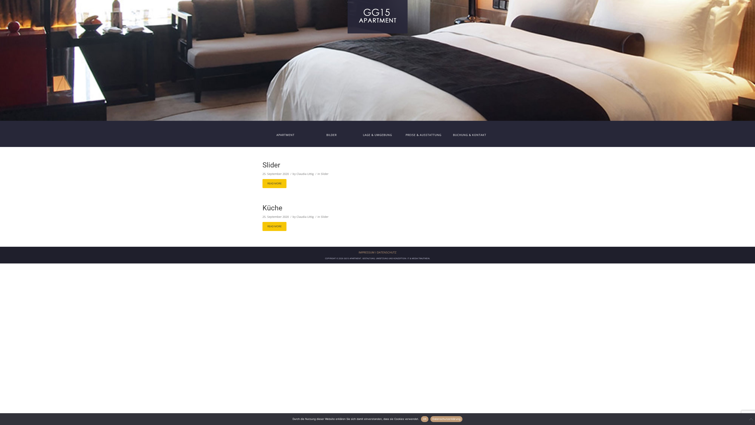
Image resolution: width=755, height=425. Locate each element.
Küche (272, 208)
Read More (274, 183)
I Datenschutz (385, 252)
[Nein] (750, 419)
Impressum (367, 252)
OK (425, 418)
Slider (271, 165)
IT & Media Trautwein (418, 258)
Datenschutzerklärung (446, 418)
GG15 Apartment (352, 258)
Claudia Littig (305, 174)
